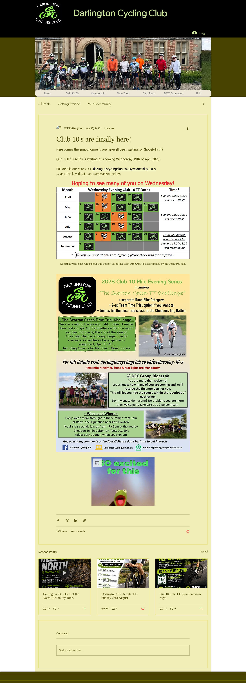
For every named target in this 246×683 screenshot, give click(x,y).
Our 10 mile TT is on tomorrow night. (180, 596)
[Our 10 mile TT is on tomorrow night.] (181, 573)
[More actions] (187, 128)
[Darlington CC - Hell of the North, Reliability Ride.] (65, 573)
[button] (203, 103)
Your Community (99, 104)
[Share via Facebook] (58, 520)
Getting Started (69, 104)
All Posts (44, 104)
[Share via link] (84, 520)
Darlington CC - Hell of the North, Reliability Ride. (61, 596)
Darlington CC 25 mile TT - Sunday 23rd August (119, 596)
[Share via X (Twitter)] (67, 520)
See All (204, 551)
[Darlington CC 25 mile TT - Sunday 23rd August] (123, 573)
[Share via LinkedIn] (75, 520)
